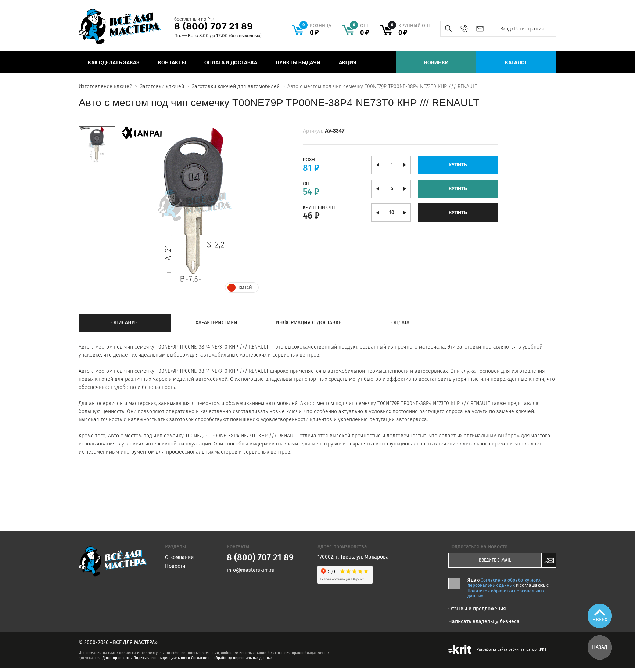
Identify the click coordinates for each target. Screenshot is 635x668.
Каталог (516, 62)
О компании (179, 557)
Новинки (436, 62)
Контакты (172, 62)
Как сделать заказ (114, 62)
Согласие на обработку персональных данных (231, 658)
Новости (175, 566)
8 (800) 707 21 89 (213, 26)
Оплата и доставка (230, 62)
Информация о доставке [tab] (308, 322)
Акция (347, 62)
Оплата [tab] (400, 322)
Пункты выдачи (298, 62)
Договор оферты (117, 658)
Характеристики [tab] (216, 322)
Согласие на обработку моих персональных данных (504, 583)
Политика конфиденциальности (161, 658)
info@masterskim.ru (480, 29)
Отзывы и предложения (477, 608)
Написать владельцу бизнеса (484, 621)
